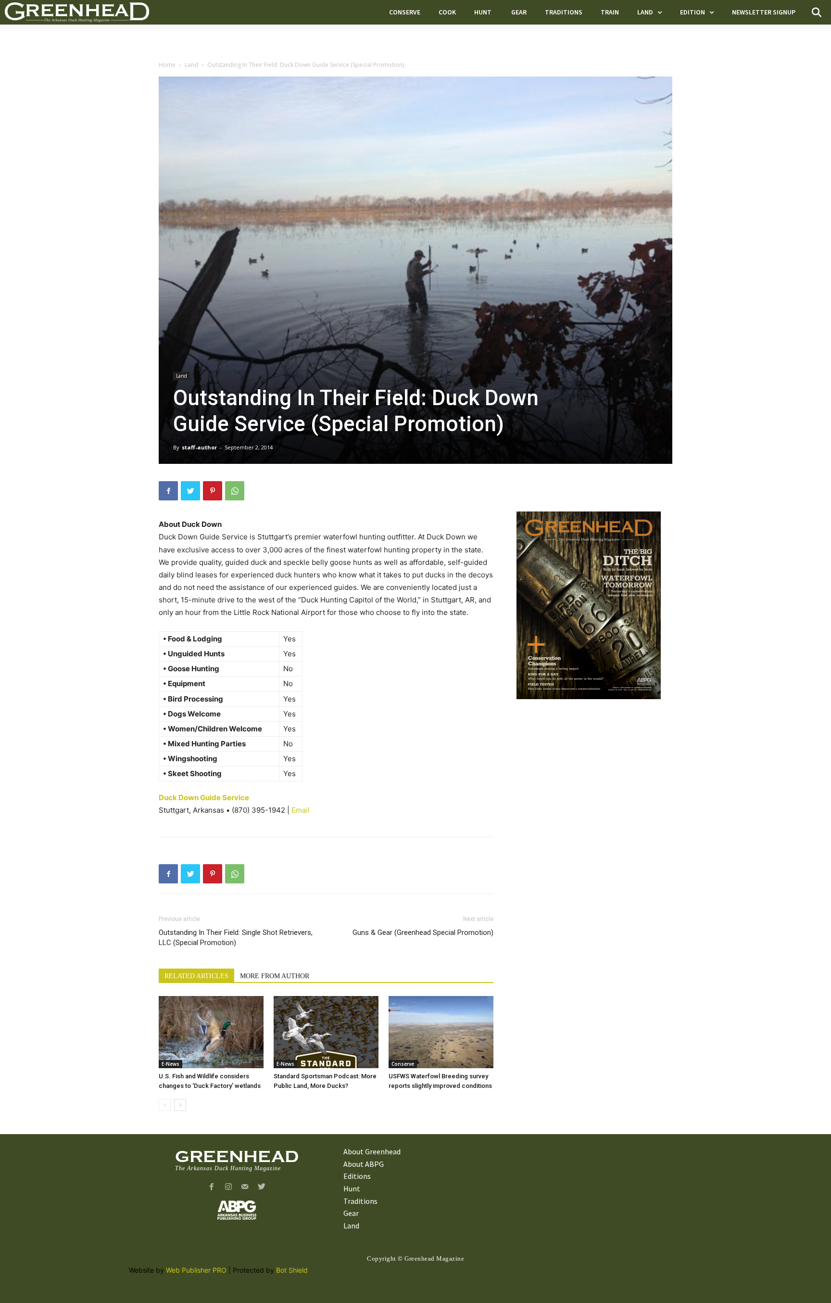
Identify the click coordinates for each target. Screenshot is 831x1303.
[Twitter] (190, 490)
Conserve (402, 1063)
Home (167, 65)
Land (191, 65)
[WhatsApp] (234, 490)
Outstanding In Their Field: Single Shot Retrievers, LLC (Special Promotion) (236, 937)
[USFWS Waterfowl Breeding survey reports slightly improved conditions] (441, 1032)
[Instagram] (228, 1187)
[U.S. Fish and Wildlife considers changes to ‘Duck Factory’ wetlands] (211, 1032)
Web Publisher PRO (196, 1270)
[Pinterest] (212, 490)
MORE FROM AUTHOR (274, 976)
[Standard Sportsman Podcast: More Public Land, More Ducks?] (326, 1032)
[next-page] (180, 1105)
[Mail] (245, 1187)
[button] (816, 12)
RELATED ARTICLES (196, 976)
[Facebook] (168, 490)
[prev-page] (165, 1105)
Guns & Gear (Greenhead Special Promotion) (423, 932)
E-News (170, 1063)
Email (300, 810)
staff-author (199, 447)
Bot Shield (292, 1270)
